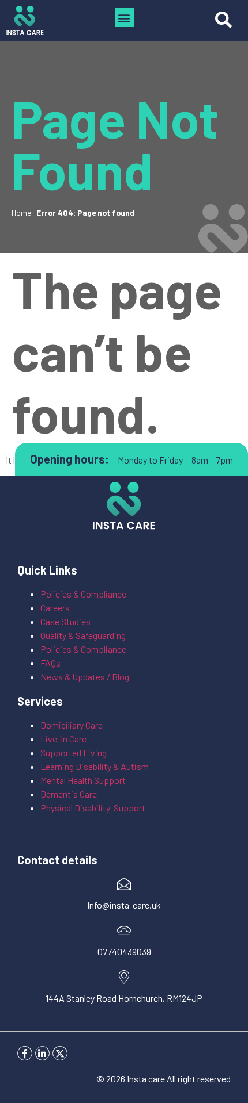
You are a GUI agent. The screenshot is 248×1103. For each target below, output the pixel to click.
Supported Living (73, 752)
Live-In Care (63, 738)
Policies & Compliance (83, 593)
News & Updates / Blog (84, 676)
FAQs (50, 662)
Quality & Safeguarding (83, 635)
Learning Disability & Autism (95, 766)
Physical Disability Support (92, 807)
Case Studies (65, 621)
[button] (124, 17)
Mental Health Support (83, 780)
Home (21, 212)
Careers (55, 607)
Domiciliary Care (71, 724)
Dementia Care (68, 793)
